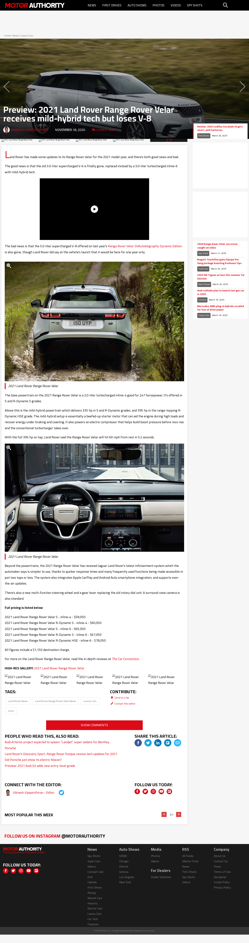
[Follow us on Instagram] (153, 791)
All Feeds (187, 856)
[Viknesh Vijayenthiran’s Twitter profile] (58, 792)
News (92, 5)
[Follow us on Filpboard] (169, 791)
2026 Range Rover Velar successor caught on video (217, 245)
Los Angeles (126, 877)
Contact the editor (124, 703)
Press (217, 866)
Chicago (124, 861)
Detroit (123, 866)
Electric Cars (94, 908)
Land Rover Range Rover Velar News (55, 700)
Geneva (123, 871)
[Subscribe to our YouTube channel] (161, 791)
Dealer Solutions (161, 877)
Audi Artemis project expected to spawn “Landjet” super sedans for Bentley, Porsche (57, 745)
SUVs (11, 710)
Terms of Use (222, 871)
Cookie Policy (222, 882)
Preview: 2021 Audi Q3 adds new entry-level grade (40, 766)
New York (125, 882)
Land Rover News (18, 700)
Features (93, 924)
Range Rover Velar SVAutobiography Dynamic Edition (145, 246)
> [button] (179, 814)
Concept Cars (95, 871)
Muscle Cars (94, 898)
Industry (202, 300)
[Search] (235, 5)
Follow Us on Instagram (54, 836)
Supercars (203, 269)
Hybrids (92, 882)
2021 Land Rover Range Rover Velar (59, 668)
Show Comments (94, 725)
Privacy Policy (222, 887)
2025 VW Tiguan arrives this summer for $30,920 (221, 276)
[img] (138, 742)
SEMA (123, 856)
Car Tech (92, 919)
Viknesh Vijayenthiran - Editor (34, 792)
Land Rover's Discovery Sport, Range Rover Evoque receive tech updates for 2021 (61, 754)
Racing (91, 892)
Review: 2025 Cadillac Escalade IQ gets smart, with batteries (220, 128)
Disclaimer (220, 877)
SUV (90, 877)
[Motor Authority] (34, 5)
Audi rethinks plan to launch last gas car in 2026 (220, 292)
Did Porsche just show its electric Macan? (33, 760)
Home (7, 35)
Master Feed (190, 861)
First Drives (111, 5)
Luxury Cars (27, 35)
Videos (176, 5)
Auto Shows (137, 5)
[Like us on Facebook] (137, 791)
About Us (219, 856)
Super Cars (93, 861)
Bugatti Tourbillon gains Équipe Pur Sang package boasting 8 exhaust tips (219, 261)
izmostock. (150, 930)
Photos (158, 5)
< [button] (164, 814)
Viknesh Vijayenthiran (29, 130)
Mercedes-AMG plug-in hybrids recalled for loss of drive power (220, 308)
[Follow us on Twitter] (145, 791)
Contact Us (221, 861)
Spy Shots (194, 5)
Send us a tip (121, 697)
